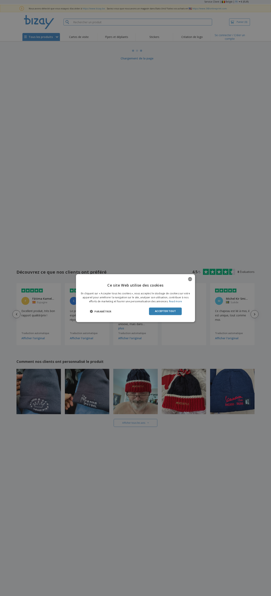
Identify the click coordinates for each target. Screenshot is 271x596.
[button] (100, 311)
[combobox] (190, 279)
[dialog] (135, 298)
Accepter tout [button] (165, 311)
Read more (175, 301)
